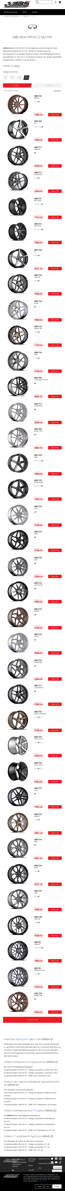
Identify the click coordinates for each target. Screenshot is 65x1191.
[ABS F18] (18, 361)
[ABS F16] (18, 283)
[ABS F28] (18, 925)
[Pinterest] (52, 1162)
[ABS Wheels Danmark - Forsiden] (17, 4)
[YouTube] (57, 1162)
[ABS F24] (18, 848)
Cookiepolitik (42, 1181)
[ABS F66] (18, 386)
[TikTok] (60, 1162)
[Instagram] (60, 1158)
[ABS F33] (18, 540)
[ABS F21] (18, 207)
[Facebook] (57, 1158)
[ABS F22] (18, 104)
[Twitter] (52, 1158)
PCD (34, 1110)
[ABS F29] (18, 1002)
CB (29, 1062)
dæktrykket (21, 1039)
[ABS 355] (18, 129)
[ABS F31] (18, 796)
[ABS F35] (18, 515)
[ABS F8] (18, 950)
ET (24, 57)
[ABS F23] (18, 822)
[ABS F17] (18, 155)
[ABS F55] (18, 720)
